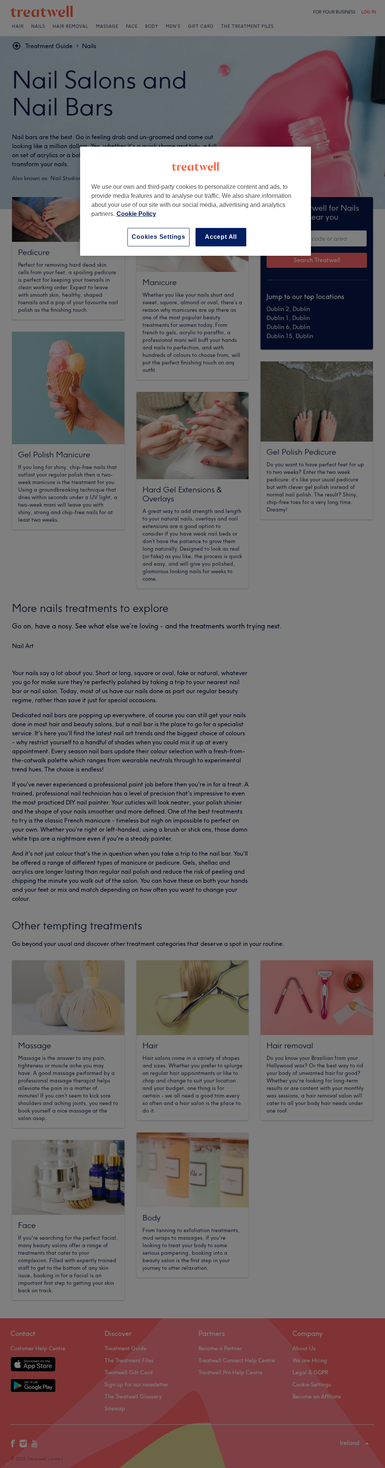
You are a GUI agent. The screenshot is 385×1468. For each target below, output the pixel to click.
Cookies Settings (158, 237)
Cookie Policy (136, 214)
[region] (195, 201)
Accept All (221, 237)
